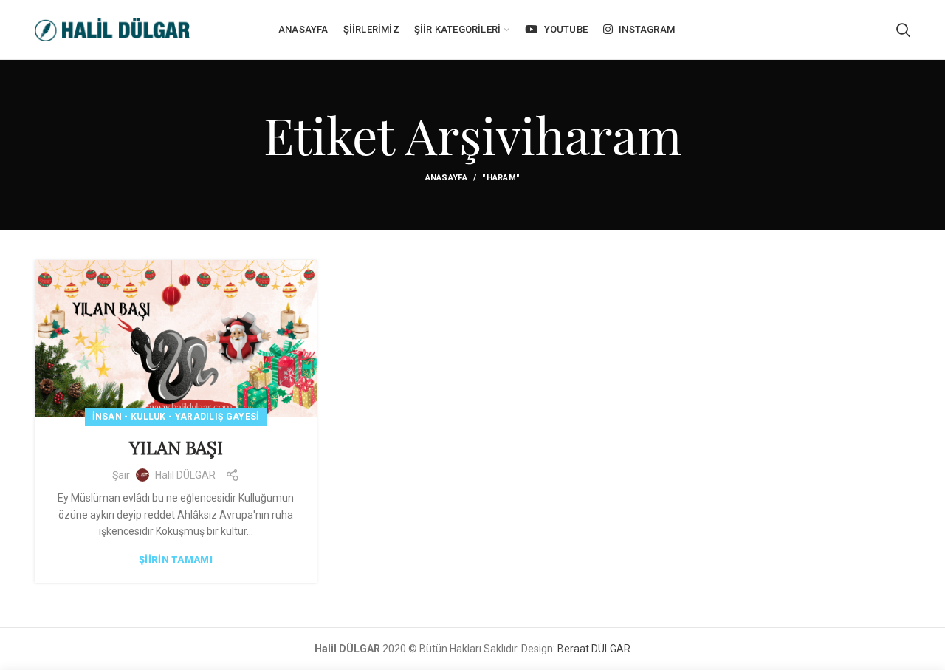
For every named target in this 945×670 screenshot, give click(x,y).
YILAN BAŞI (176, 448)
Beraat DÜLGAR (593, 648)
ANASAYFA (446, 177)
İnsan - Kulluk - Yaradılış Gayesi (176, 416)
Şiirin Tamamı (176, 559)
